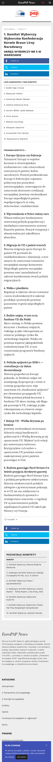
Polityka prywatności (12, 740)
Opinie (5, 712)
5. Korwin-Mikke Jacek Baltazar (19, 110)
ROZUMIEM (21, 757)
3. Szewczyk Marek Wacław (17, 99)
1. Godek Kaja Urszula (14, 88)
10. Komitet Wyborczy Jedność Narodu (24, 613)
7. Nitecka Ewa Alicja (13, 122)
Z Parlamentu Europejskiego (16, 692)
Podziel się (14, 61)
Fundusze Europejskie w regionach (19, 718)
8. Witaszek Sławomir (14, 127)
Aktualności (8, 686)
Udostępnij (14, 74)
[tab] (26, 520)
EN (43, 3)
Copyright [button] (10, 519)
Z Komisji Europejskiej (13, 699)
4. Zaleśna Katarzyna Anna (16, 105)
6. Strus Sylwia (11, 116)
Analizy (5, 705)
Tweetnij (13, 67)
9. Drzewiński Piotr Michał (16, 133)
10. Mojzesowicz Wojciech (16, 139)
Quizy (5, 724)
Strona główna (9, 29)
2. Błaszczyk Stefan (13, 93)
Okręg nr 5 (22, 29)
